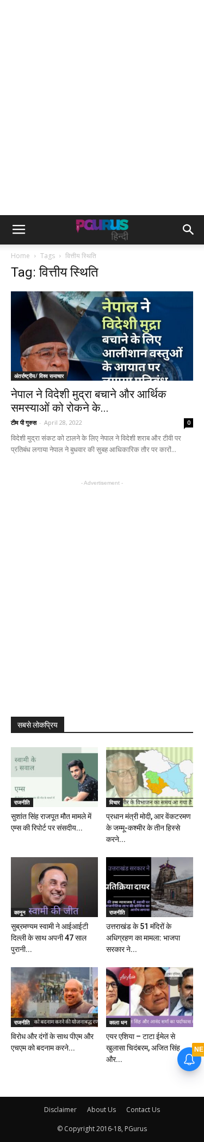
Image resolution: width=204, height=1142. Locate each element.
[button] (189, 230)
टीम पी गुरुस (23, 422)
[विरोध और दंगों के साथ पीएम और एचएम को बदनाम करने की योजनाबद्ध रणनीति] (54, 997)
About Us (101, 1109)
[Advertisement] (102, 107)
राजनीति (22, 802)
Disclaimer (60, 1109)
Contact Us (143, 1109)
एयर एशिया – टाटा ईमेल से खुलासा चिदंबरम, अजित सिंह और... (143, 1048)
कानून (20, 912)
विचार (114, 802)
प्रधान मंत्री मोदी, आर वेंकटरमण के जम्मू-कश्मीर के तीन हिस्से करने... (148, 828)
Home (20, 255)
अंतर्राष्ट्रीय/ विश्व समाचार (39, 376)
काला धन (118, 1022)
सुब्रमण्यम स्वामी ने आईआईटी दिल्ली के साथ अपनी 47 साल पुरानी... (49, 938)
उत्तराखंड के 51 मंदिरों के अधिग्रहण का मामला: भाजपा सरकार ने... (143, 938)
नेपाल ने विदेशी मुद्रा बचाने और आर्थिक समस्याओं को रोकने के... (88, 401)
